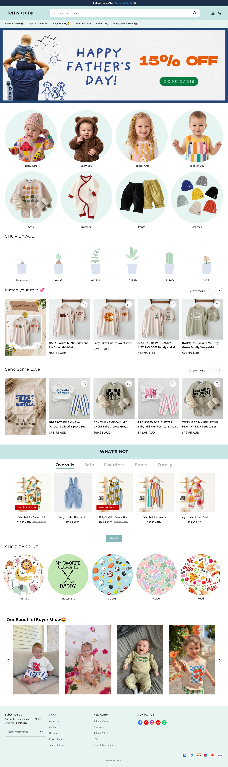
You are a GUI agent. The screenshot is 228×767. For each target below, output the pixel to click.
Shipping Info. (100, 721)
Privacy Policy (56, 738)
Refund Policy (100, 732)
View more (197, 291)
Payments (98, 727)
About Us (54, 721)
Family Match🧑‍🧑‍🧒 (14, 23)
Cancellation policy (103, 744)
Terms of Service (57, 744)
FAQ (95, 738)
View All (114, 538)
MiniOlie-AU (117, 760)
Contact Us (54, 727)
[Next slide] (219, 660)
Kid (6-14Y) (102, 23)
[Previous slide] (8, 660)
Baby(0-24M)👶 (61, 23)
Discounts (54, 732)
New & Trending (38, 23)
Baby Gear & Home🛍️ (125, 23)
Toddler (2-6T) (83, 23)
